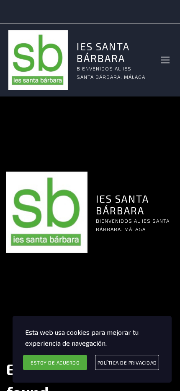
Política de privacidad (127, 362)
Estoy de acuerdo (55, 362)
